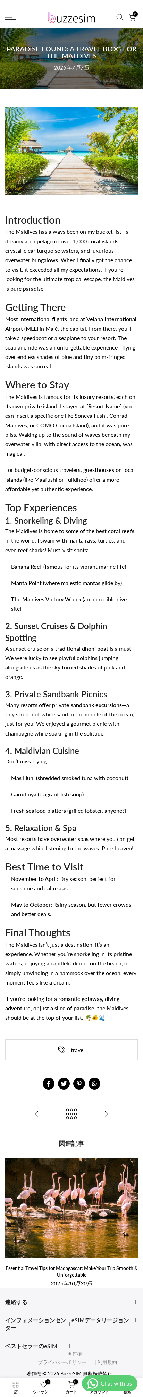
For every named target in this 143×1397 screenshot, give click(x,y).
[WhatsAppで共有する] (94, 1084)
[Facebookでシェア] (48, 1084)
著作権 (74, 1354)
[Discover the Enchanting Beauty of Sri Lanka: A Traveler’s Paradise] (106, 1114)
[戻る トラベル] (71, 1114)
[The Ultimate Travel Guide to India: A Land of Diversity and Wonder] (36, 1114)
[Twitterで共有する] (64, 1084)
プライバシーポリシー (62, 1362)
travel (78, 1049)
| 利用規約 (102, 1362)
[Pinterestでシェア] (79, 1084)
